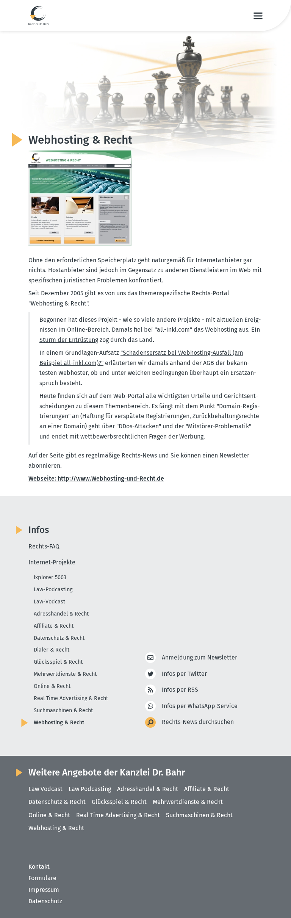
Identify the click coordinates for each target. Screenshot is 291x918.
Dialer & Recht (51, 650)
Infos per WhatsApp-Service (200, 706)
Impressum (43, 889)
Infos (38, 530)
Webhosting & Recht (59, 722)
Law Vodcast (45, 789)
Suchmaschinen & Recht (63, 710)
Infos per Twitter (184, 673)
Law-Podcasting (53, 589)
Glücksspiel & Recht (58, 662)
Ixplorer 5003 (50, 577)
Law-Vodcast (49, 601)
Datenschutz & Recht (59, 638)
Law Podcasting (90, 789)
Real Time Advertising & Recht (71, 698)
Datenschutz (45, 901)
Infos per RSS (180, 689)
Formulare (42, 878)
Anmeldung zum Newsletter (199, 657)
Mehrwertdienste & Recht (65, 674)
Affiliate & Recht (54, 626)
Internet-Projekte (51, 562)
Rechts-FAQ (43, 546)
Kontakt (39, 866)
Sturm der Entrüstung (68, 339)
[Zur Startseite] (38, 15)
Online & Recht (52, 686)
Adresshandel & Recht (61, 614)
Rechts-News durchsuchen (198, 721)
